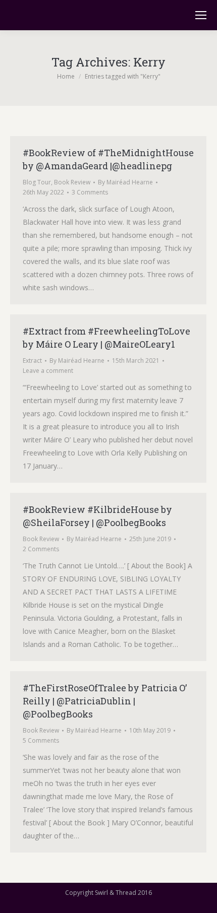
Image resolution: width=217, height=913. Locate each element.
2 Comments (41, 549)
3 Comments (90, 192)
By (125, 182)
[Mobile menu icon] (201, 15)
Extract (32, 360)
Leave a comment (48, 370)
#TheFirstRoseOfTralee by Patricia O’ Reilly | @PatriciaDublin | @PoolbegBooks (105, 701)
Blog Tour (37, 182)
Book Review (72, 182)
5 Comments (41, 740)
